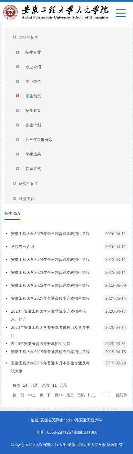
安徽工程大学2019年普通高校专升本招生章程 (50, 351)
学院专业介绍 (22, 246)
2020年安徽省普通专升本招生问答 (40, 343)
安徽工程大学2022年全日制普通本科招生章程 (50, 285)
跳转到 (122, 395)
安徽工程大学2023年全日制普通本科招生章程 (50, 272)
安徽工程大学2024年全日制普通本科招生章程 (50, 259)
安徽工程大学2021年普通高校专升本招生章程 (50, 298)
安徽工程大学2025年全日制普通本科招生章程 (50, 233)
